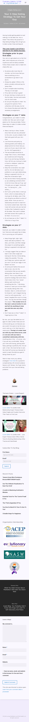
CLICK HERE (6, 408)
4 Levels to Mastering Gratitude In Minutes (13, 491)
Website (5, 662)
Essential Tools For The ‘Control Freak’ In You (14, 497)
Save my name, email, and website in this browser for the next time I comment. (14, 673)
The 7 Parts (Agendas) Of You (12, 503)
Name (5, 647)
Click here (13, 361)
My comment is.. (8, 624)
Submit (6, 466)
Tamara (6, 23)
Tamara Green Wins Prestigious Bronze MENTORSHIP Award (12, 478)
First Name (6, 452)
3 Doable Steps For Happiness (12, 513)
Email (5, 458)
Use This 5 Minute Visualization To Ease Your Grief (13, 485)
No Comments (22, 23)
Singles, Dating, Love (14, 10)
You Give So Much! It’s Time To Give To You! (14, 508)
